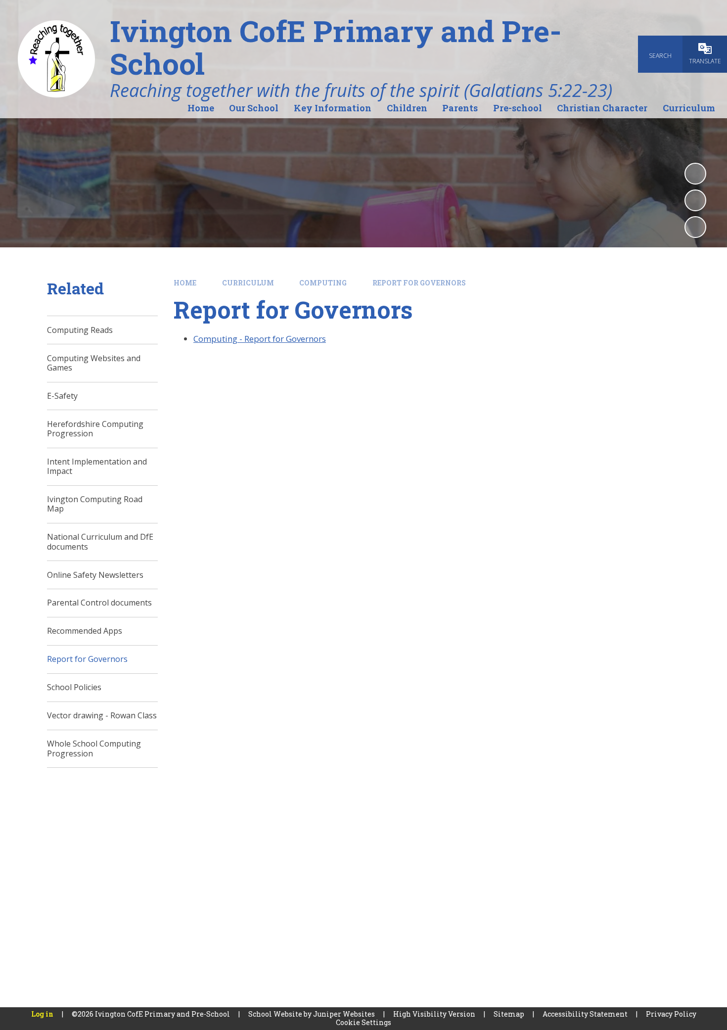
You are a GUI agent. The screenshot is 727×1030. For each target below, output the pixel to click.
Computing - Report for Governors (259, 338)
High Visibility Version (434, 1014)
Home (185, 282)
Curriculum (248, 282)
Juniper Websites (344, 1014)
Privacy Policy (671, 1014)
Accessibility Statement (585, 1014)
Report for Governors (419, 282)
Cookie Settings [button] (363, 1022)
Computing (323, 282)
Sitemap (509, 1014)
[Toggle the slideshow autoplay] (695, 174)
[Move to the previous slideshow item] (695, 200)
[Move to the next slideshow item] (695, 227)
